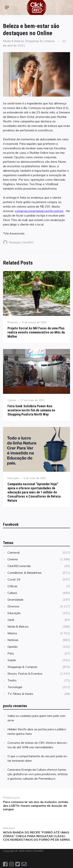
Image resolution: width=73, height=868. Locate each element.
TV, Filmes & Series (20, 694)
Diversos (12, 322)
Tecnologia (14, 687)
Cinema (12, 559)
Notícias (12, 640)
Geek (10, 620)
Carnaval (13, 552)
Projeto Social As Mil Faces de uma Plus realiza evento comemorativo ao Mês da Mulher (36, 332)
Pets (10, 653)
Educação (13, 478)
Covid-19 (13, 579)
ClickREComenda (19, 566)
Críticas (12, 586)
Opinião (12, 646)
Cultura (11, 400)
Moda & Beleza (13, 41)
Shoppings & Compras (40, 41)
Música (12, 633)
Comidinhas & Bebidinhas (24, 572)
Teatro (11, 680)
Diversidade (15, 599)
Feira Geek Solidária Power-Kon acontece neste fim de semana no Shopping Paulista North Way (31, 410)
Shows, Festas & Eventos (24, 673)
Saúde (11, 660)
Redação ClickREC (21, 242)
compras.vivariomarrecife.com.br (39, 211)
